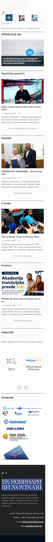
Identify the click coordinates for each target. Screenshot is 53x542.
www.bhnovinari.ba (33, 526)
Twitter (2, 473)
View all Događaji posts (22, 193)
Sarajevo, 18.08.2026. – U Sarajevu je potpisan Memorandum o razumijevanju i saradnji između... (23, 28)
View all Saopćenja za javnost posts (22, 129)
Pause (3, 28)
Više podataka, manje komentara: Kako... (21, 237)
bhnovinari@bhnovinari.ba (34, 522)
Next (4, 28)
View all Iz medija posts (22, 256)
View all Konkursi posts (22, 321)
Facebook (6, 473)
